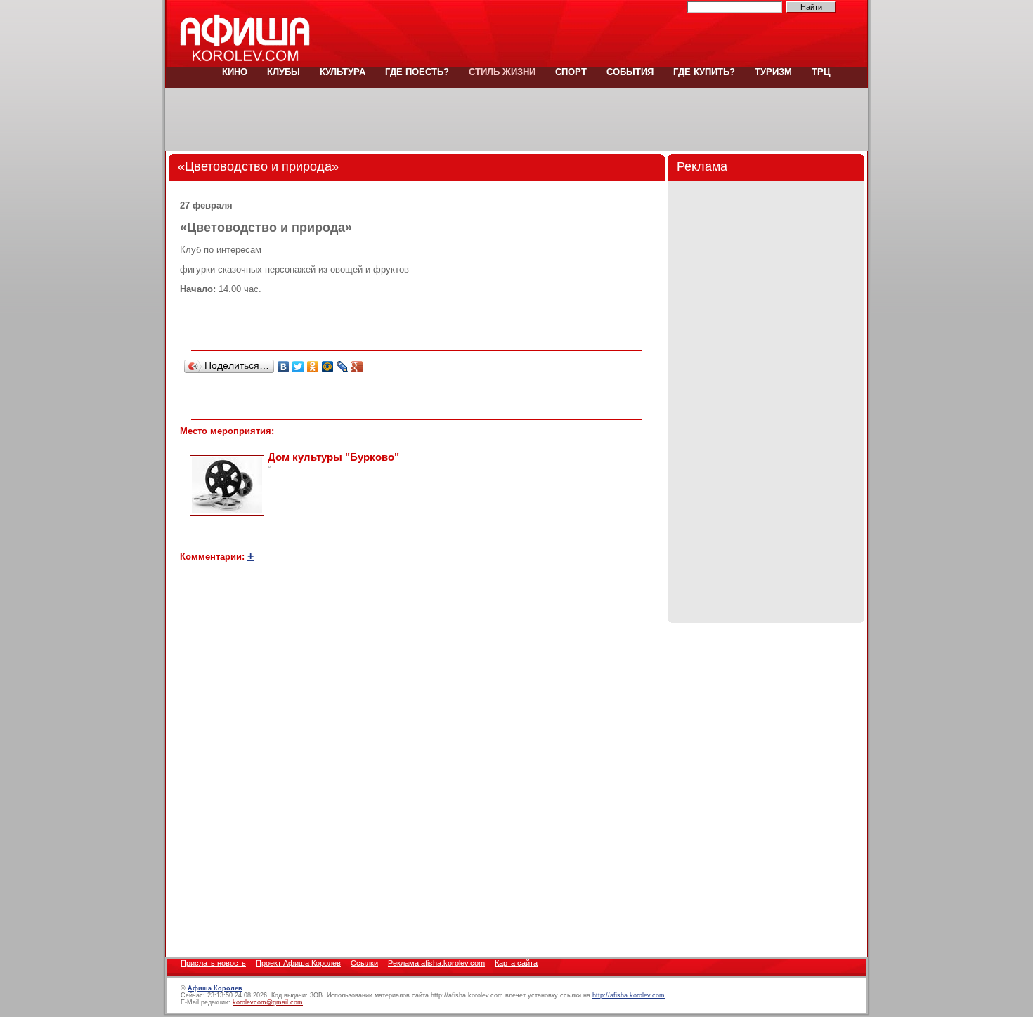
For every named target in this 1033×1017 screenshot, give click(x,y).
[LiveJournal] (342, 366)
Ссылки (364, 963)
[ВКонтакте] (283, 366)
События (630, 72)
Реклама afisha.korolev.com (436, 963)
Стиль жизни (502, 72)
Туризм (773, 72)
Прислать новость (213, 963)
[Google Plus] (357, 366)
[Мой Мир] (327, 366)
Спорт (571, 72)
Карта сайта (516, 963)
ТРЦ (820, 72)
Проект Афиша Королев (298, 963)
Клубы (283, 72)
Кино (234, 72)
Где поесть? (417, 72)
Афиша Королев (215, 988)
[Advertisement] (516, 119)
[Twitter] (298, 366)
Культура (342, 72)
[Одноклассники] (313, 366)
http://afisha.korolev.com (628, 995)
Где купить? (704, 72)
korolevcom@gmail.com (268, 1002)
